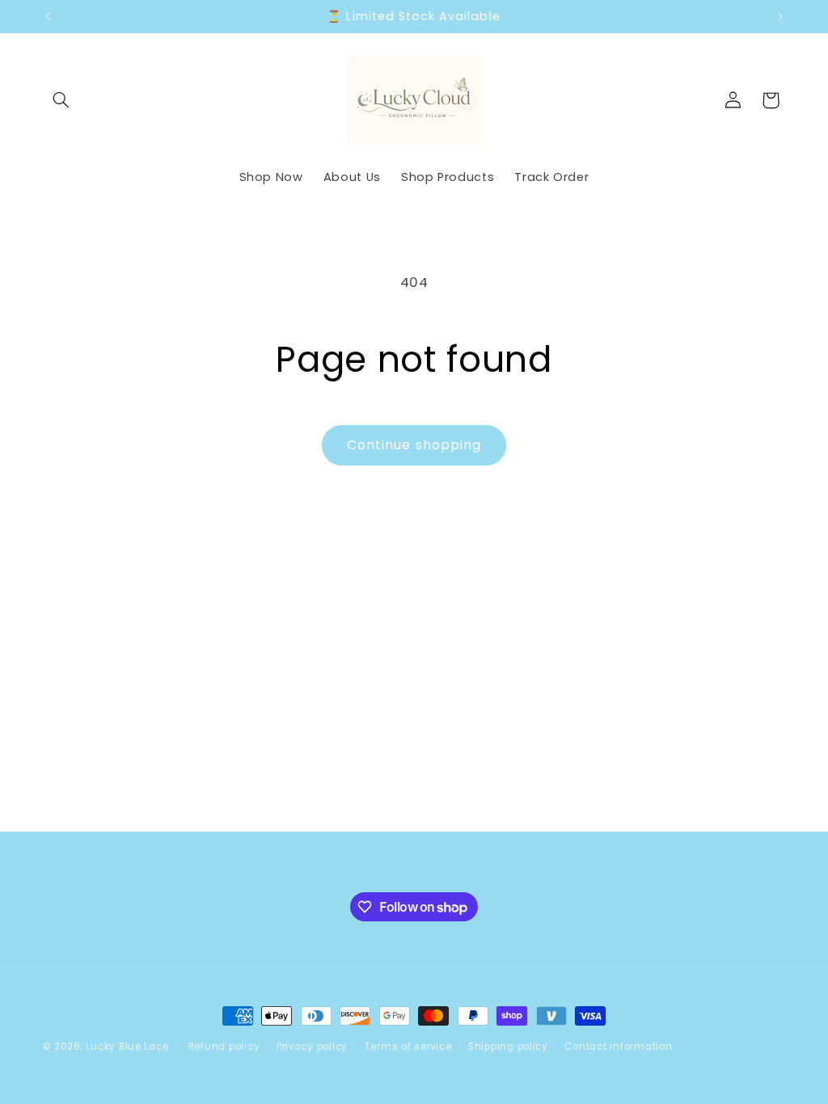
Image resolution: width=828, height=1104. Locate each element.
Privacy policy (312, 1046)
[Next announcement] (780, 16)
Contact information (618, 1046)
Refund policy (224, 1046)
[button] (61, 100)
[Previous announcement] (47, 16)
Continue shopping (414, 445)
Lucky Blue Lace (127, 1046)
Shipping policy (508, 1046)
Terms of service (408, 1046)
